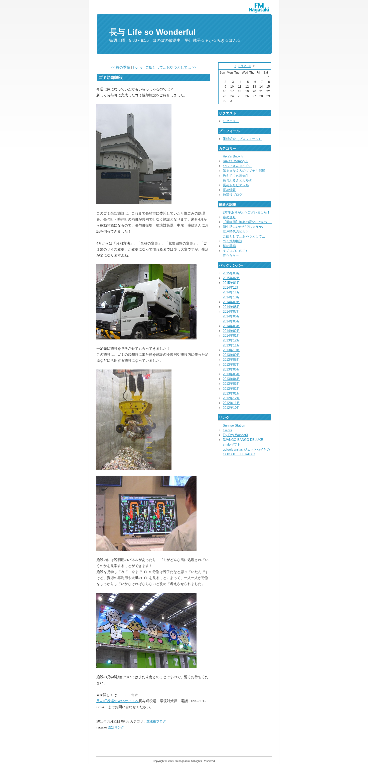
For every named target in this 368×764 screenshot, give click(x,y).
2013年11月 (231, 345)
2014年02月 (231, 331)
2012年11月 (231, 403)
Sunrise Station (234, 425)
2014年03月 (231, 326)
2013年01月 (231, 393)
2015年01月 (231, 283)
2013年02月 (231, 389)
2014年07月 (231, 311)
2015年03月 (231, 273)
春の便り (229, 217)
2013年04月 (231, 379)
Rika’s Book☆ (233, 156)
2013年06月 (231, 369)
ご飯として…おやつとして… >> (170, 67)
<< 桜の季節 (120, 67)
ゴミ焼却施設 (232, 241)
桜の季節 (229, 246)
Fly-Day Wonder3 (235, 435)
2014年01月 (231, 335)
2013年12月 (231, 340)
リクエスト (231, 121)
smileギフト (231, 444)
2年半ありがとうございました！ (246, 212)
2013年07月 (231, 364)
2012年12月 (231, 398)
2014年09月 (231, 302)
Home (137, 67)
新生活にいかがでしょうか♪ (243, 227)
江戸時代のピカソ (236, 231)
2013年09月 (231, 355)
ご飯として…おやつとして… (244, 236)
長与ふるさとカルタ (237, 180)
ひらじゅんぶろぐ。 (237, 166)
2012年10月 (231, 408)
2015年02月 (231, 278)
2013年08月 (231, 359)
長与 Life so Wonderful (152, 32)
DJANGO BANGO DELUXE (243, 440)
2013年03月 (231, 384)
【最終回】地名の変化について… (247, 222)
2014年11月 (231, 292)
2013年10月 (231, 350)
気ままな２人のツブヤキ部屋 (244, 170)
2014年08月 (231, 307)
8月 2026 (245, 66)
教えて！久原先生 (236, 175)
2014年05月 (231, 321)
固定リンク (116, 727)
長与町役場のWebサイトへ (117, 701)
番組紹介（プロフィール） (242, 139)
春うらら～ (231, 255)
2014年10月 (231, 297)
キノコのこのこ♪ (235, 251)
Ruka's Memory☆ (235, 161)
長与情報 (229, 190)
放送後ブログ (156, 721)
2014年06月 (231, 316)
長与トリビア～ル (236, 185)
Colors (227, 430)
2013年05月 (231, 374)
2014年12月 (231, 287)
